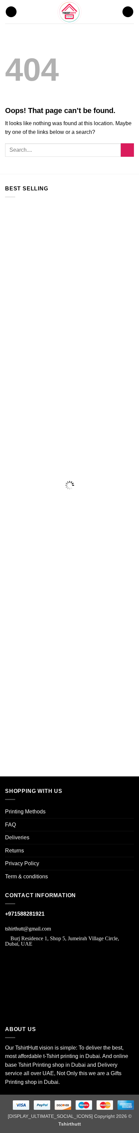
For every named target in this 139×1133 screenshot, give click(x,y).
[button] (11, 11)
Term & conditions (26, 876)
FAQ (10, 825)
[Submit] (127, 149)
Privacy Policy (22, 863)
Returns (14, 850)
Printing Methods (25, 811)
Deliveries (17, 837)
